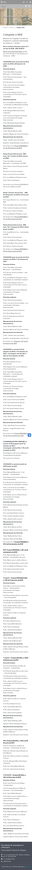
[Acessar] (30, 10)
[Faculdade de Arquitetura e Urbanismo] (3, 6)
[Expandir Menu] (26, 6)
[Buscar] (29, 6)
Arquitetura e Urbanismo (16, 16)
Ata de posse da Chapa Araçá (12, 51)
